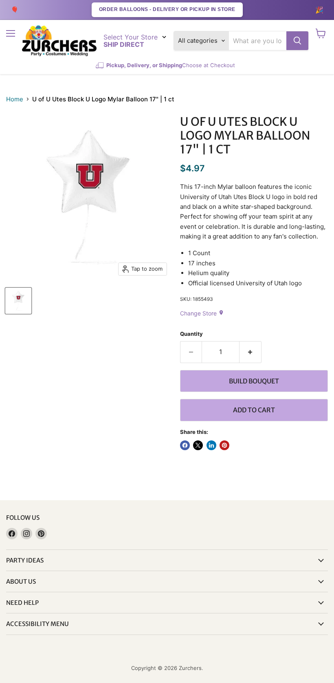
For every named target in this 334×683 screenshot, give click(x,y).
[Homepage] (59, 41)
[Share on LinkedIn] (211, 445)
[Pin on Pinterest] (224, 445)
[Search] (297, 40)
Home (14, 99)
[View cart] (321, 33)
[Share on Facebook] (185, 445)
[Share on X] (198, 445)
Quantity (191, 334)
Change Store (202, 313)
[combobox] (257, 40)
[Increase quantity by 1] (250, 352)
